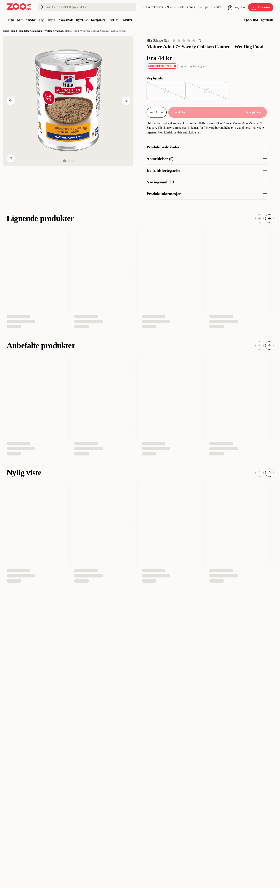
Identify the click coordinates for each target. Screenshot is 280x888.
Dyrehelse (82, 19)
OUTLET (114, 19)
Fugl (41, 19)
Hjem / (7, 30)
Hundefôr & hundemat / (32, 30)
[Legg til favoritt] (11, 158)
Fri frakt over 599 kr (159, 7)
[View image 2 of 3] (68, 160)
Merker (127, 19)
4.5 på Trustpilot (210, 7)
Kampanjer (98, 19)
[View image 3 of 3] (72, 160)
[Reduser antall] (150, 112)
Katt (19, 19)
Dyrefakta (267, 19)
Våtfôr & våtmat (54, 30)
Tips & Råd (251, 19)
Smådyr (30, 19)
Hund (10, 19)
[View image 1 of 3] (64, 160)
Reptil (51, 19)
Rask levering (186, 7)
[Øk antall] (163, 112)
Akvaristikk (65, 19)
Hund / (15, 30)
